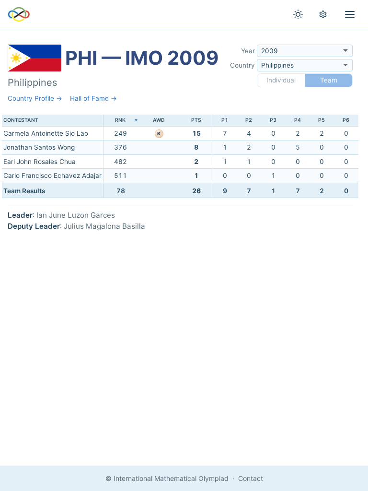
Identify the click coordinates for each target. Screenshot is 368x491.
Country (242, 65)
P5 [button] (321, 120)
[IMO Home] (19, 14)
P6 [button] (346, 120)
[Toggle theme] (298, 14)
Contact (250, 478)
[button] (120, 121)
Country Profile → (35, 98)
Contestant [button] (20, 120)
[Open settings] (323, 14)
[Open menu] (349, 14)
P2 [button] (248, 120)
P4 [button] (297, 120)
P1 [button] (224, 120)
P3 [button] (273, 120)
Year (248, 51)
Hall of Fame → (93, 98)
